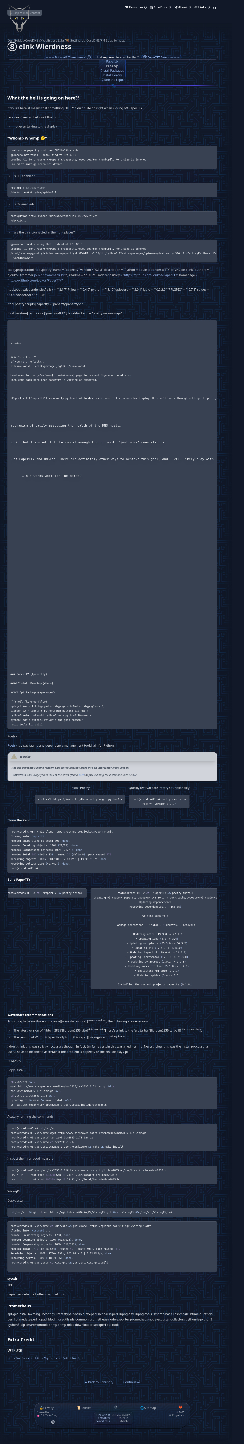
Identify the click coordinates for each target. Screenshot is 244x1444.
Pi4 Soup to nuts (112, 40)
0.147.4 (44, 1415)
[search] (215, 7)
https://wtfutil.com (21, 1358)
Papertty (112, 61)
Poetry (12, 745)
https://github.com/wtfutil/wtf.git (59, 1358)
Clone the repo (112, 80)
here (81, 775)
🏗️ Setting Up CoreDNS (83, 40)
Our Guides (15, 40)
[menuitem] (136, 7)
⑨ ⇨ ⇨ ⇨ (161, 57)
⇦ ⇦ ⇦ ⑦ (68, 57)
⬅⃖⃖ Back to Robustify (99, 1382)
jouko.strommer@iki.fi (50, 275)
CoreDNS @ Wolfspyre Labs (45, 40)
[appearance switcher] (52, 1422)
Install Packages (112, 70)
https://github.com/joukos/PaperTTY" (151, 275)
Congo (54, 1415)
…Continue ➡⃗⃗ (130, 1382)
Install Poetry (112, 75)
